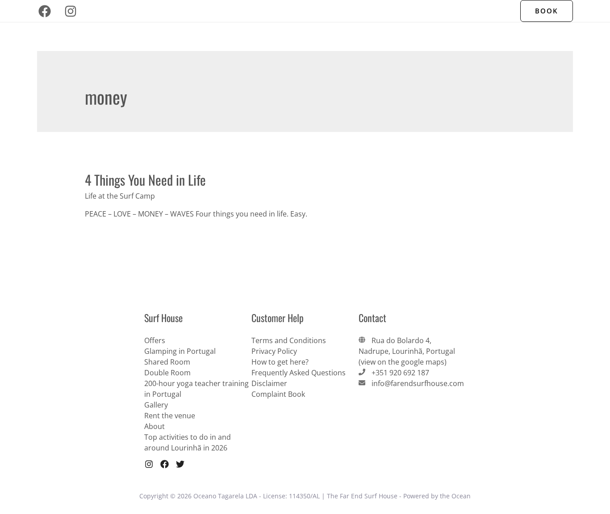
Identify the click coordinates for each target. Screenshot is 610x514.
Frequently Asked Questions (298, 373)
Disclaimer (269, 383)
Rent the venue (169, 416)
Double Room (167, 373)
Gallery (156, 405)
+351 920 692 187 (400, 373)
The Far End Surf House (157, 11)
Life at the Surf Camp (120, 196)
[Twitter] (180, 464)
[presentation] (273, 11)
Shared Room (167, 362)
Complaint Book (278, 394)
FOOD (300, 11)
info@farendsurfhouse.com (418, 383)
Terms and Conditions (288, 340)
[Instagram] (70, 11)
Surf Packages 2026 (238, 11)
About (154, 426)
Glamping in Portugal (180, 351)
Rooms (361, 11)
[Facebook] (44, 11)
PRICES (404, 11)
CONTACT (441, 11)
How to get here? (280, 362)
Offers (478, 11)
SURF (329, 11)
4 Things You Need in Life (145, 180)
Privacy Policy (274, 351)
